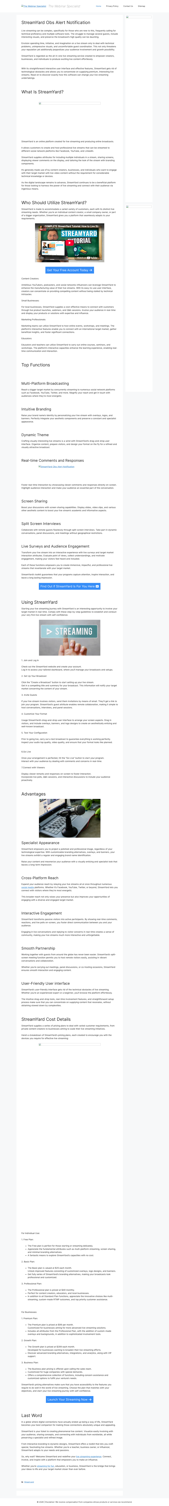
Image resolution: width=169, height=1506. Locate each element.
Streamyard (29, 1482)
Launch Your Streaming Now (68, 1399)
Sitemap (141, 6)
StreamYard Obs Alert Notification (55, 22)
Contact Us (128, 6)
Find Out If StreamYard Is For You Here (67, 586)
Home (98, 6)
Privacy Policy (112, 6)
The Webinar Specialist (64, 6)
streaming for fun (45, 1466)
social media (27, 887)
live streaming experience (88, 1456)
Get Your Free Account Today (67, 270)
